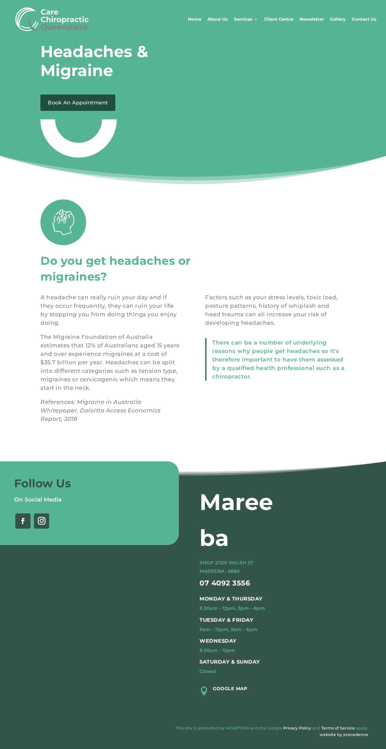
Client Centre (278, 19)
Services (243, 19)
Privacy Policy (297, 728)
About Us (217, 19)
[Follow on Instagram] (41, 521)
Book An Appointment (78, 103)
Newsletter (312, 19)
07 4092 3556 (224, 583)
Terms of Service (338, 728)
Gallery (338, 19)
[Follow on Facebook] (23, 521)
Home (194, 19)
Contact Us (364, 19)
